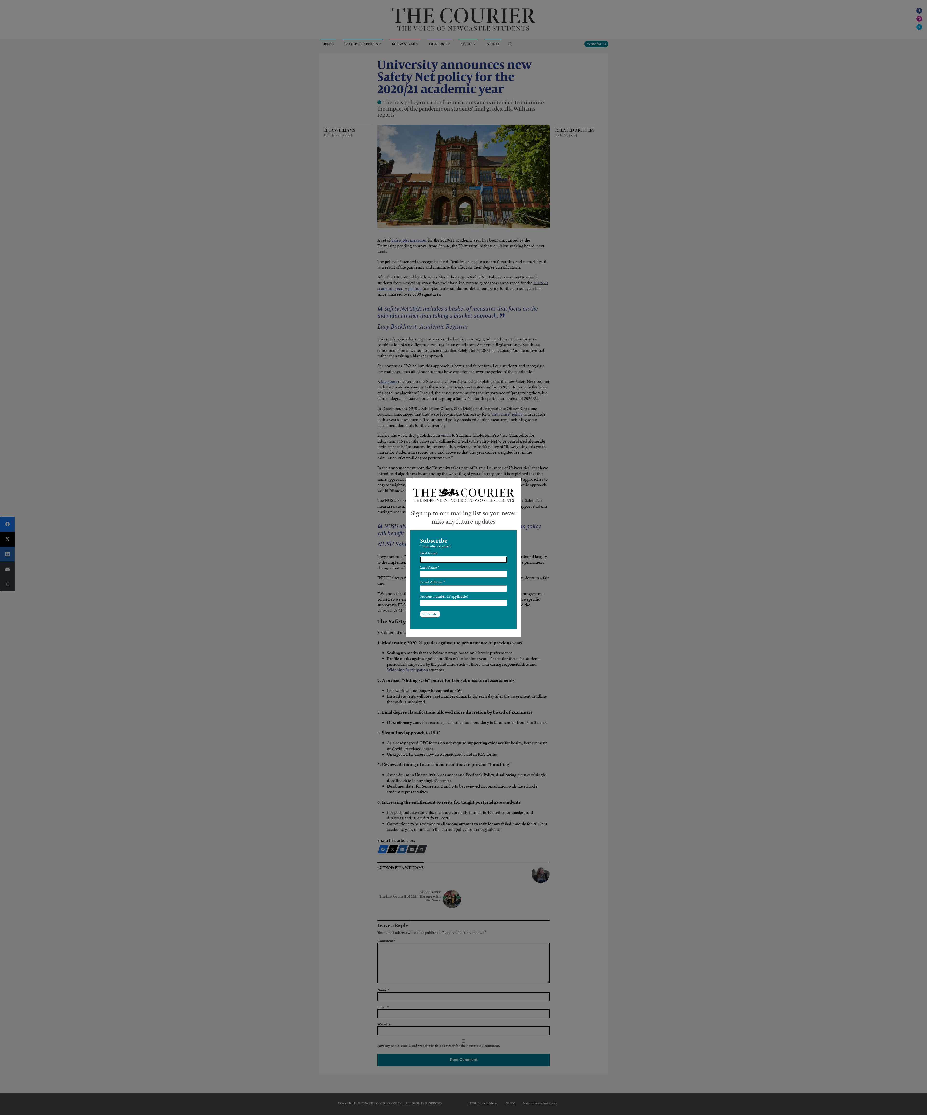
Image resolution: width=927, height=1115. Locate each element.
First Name (428, 553)
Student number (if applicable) (444, 596)
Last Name (429, 567)
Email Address (432, 582)
